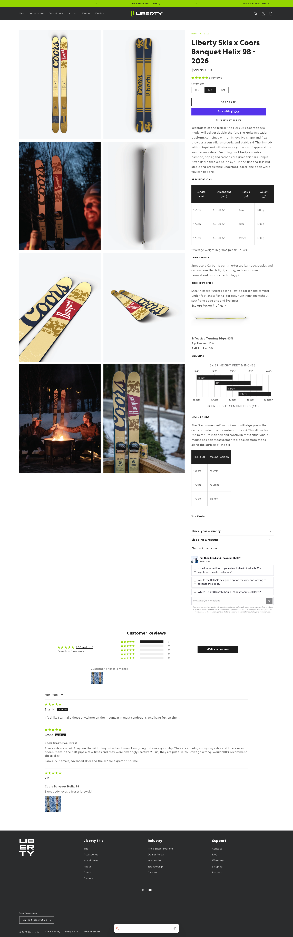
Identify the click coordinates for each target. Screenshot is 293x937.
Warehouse (91, 860)
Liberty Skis (34, 932)
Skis (86, 848)
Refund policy (52, 932)
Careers (152, 872)
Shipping (217, 866)
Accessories (91, 854)
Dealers (88, 878)
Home (194, 34)
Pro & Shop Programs (160, 848)
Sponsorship (155, 866)
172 (210, 90)
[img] (53, 704)
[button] (22, 13)
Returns (217, 872)
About (87, 866)
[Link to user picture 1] (53, 804)
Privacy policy (71, 932)
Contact (217, 848)
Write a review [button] (218, 649)
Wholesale (154, 860)
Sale (206, 34)
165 (199, 90)
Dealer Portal (156, 854)
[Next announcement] (196, 4)
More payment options (228, 119)
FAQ (214, 854)
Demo (87, 872)
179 (223, 90)
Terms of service (91, 932)
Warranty (218, 860)
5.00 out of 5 (84, 647)
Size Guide (198, 516)
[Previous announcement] (97, 4)
